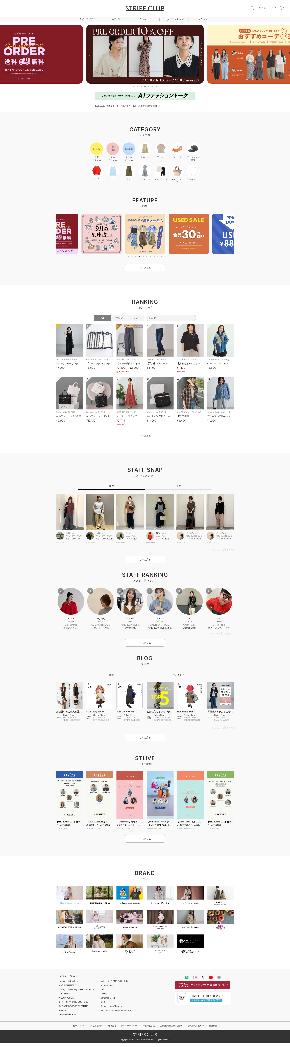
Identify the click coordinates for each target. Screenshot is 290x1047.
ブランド (202, 19)
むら (158, 533)
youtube (211, 977)
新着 (111, 486)
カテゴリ (116, 19)
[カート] (282, 8)
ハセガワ (190, 533)
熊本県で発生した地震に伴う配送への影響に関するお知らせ (133, 106)
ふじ (98, 533)
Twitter (203, 977)
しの (68, 533)
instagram (194, 977)
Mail (219, 977)
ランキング (145, 19)
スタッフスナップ (174, 19)
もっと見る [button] (145, 267)
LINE (186, 977)
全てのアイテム (87, 19)
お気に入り (274, 8)
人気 (178, 486)
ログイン (263, 8)
